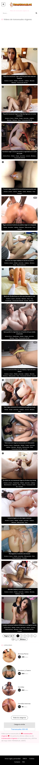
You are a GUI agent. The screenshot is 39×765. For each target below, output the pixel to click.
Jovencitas (21, 80)
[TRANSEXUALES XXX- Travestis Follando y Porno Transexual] (19, 1)
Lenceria (28, 156)
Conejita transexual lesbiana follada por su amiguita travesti (19, 625)
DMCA (25, 759)
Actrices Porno (6, 156)
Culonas (15, 191)
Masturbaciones (8, 484)
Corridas (21, 687)
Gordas (18, 627)
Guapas (21, 118)
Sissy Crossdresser (21, 264)
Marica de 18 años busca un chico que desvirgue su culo (19, 296)
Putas (19, 120)
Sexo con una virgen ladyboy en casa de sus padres (19, 260)
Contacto (17, 762)
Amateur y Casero (8, 80)
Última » (23, 639)
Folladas (16, 80)
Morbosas (14, 82)
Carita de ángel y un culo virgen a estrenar (19, 518)
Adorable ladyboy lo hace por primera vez (19, 589)
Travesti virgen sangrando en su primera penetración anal (19, 189)
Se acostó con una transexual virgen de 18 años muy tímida (19, 480)
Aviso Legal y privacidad (12, 759)
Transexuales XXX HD (22, 82)
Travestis (19, 193)
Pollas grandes (28, 227)
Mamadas (32, 80)
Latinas (24, 191)
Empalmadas (16, 336)
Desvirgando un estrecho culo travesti (19, 554)
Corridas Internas (24, 704)
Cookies (31, 759)
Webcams (31, 300)
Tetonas (23, 484)
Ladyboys (26, 80)
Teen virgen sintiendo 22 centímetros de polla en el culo (19, 407)
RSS (23, 762)
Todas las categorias (19, 718)
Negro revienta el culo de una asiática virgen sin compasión (19, 225)
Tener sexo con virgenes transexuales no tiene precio (19, 443)
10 (13, 639)
